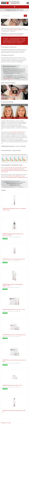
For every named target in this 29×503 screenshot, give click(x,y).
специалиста (11, 78)
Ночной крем (3, 170)
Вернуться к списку (6, 422)
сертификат (5, 78)
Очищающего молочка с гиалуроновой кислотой (17, 177)
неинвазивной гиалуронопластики (17, 132)
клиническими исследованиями (15, 34)
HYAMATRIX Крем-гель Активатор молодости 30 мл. (14, 259)
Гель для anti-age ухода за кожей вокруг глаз (14, 167)
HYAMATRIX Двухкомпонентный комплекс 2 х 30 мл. (14, 309)
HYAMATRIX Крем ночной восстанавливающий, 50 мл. (14, 334)
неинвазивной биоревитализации (14, 29)
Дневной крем (17, 169)
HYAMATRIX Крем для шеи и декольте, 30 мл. (12, 385)
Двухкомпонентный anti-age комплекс (15, 170)
